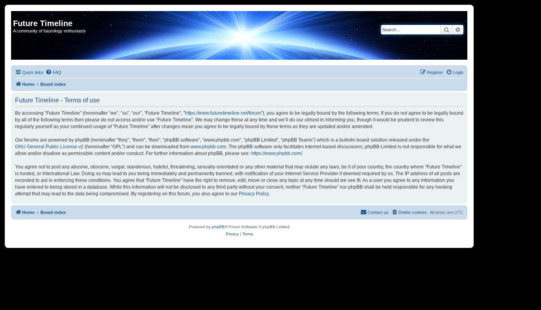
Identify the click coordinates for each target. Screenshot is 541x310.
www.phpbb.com (208, 146)
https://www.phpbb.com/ (276, 153)
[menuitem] (53, 72)
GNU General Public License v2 (49, 146)
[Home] (17, 15)
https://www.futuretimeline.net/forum (223, 113)
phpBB (218, 227)
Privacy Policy (254, 194)
